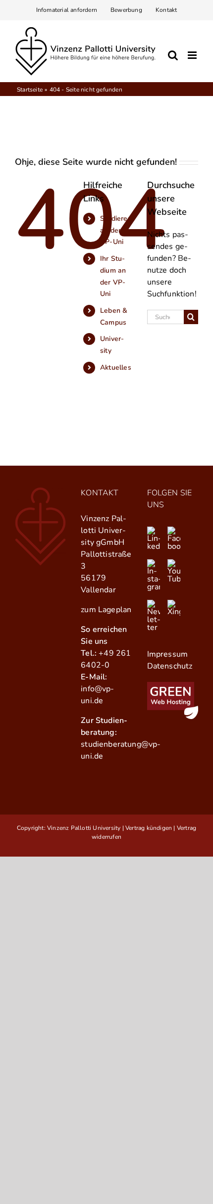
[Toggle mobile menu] (193, 55)
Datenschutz (170, 666)
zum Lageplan (106, 609)
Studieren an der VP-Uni (116, 230)
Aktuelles (115, 367)
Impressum (167, 654)
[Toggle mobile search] (173, 55)
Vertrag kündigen (148, 828)
